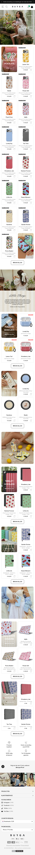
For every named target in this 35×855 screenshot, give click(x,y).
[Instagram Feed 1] (18, 780)
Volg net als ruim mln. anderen (19, 766)
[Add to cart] (31, 70)
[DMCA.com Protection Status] (17, 851)
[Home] (17, 7)
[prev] (1, 2)
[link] (9, 68)
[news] (28, 6)
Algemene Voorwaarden (13, 845)
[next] (33, 2)
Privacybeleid (25, 845)
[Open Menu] (2, 6)
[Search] (6, 6)
